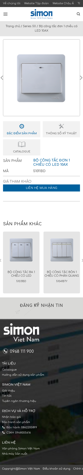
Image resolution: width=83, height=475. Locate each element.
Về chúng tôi (11, 3)
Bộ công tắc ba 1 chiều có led (21, 274)
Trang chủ (13, 26)
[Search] (78, 14)
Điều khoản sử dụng (56, 468)
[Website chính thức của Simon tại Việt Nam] (41, 14)
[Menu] (5, 14)
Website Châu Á (63, 3)
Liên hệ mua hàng (41, 187)
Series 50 (29, 26)
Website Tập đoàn (36, 3)
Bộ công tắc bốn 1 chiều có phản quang (62, 274)
